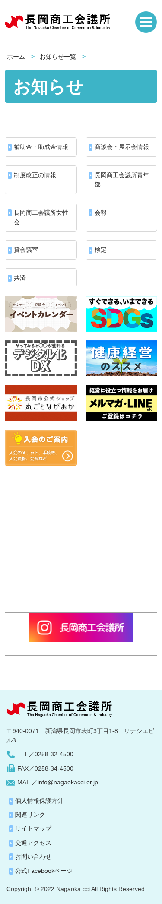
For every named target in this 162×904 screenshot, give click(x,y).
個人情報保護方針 (39, 800)
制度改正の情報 (35, 174)
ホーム (16, 56)
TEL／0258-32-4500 (45, 754)
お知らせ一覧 (58, 56)
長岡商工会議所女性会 (41, 217)
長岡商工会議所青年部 (122, 179)
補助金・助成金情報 (41, 146)
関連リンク (30, 814)
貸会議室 (26, 249)
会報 (101, 212)
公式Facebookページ (44, 870)
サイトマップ (33, 828)
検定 (101, 249)
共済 (20, 277)
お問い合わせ (33, 856)
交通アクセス (33, 842)
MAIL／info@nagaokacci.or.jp (57, 782)
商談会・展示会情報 (122, 146)
